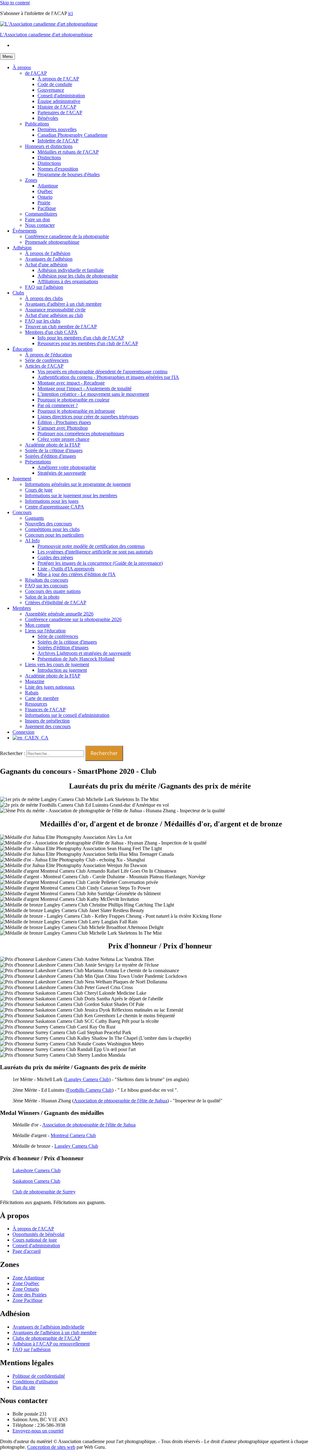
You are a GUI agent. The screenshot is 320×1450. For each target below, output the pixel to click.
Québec (45, 191)
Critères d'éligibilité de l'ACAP (55, 602)
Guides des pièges (55, 557)
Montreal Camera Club (73, 1135)
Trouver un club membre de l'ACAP (61, 326)
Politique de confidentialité (38, 1376)
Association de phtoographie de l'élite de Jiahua (120, 1100)
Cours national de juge (34, 1240)
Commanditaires (41, 214)
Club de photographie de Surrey (44, 1191)
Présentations (38, 461)
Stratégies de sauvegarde (62, 473)
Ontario (45, 197)
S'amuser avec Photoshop (63, 428)
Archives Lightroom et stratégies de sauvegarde (84, 653)
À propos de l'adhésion (47, 253)
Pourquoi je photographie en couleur (73, 399)
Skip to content (15, 2)
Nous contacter (40, 225)
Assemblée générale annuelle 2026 (59, 613)
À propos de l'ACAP (58, 78)
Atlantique (48, 185)
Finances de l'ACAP (45, 709)
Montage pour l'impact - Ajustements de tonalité (85, 388)
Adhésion (22, 247)
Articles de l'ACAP (44, 366)
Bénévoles (48, 118)
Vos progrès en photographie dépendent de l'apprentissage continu (103, 371)
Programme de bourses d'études (69, 174)
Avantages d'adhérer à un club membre (63, 304)
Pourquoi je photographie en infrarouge (76, 411)
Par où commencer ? (58, 405)
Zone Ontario (25, 1289)
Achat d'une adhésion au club (54, 315)
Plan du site (23, 1387)
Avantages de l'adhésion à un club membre (54, 1332)
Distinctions (49, 157)
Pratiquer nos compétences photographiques (81, 433)
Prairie (44, 202)
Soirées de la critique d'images (67, 642)
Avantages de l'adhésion (48, 259)
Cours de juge (38, 490)
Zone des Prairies (29, 1294)
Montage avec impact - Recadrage (71, 382)
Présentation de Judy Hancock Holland (76, 658)
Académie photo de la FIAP (52, 444)
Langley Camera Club (87, 1079)
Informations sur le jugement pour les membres (71, 495)
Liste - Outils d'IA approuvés (66, 568)
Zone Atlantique (28, 1277)
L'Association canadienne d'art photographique (46, 34)
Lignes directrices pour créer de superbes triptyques (88, 416)
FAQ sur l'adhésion (44, 287)
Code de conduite (55, 84)
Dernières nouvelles (57, 129)
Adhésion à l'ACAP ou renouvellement (51, 1343)
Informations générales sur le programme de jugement (78, 484)
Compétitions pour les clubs (52, 529)
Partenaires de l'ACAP (60, 112)
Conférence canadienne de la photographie (67, 236)
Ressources (36, 704)
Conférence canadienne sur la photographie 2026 (73, 619)
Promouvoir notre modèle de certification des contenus (91, 546)
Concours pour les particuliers (54, 535)
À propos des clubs (44, 298)
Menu (7, 56)
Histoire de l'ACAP (57, 107)
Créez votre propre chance (63, 439)
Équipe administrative (59, 101)
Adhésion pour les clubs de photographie (78, 275)
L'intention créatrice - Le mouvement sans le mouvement (93, 394)
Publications (37, 123)
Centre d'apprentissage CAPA (54, 506)
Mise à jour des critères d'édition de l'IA (77, 574)
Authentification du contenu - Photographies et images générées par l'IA (108, 377)
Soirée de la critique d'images (53, 450)
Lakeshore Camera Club (36, 1170)
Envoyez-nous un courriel (37, 1430)
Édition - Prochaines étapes (64, 422)
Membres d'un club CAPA (51, 332)
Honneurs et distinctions (48, 146)
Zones (31, 180)
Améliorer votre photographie (67, 467)
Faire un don (37, 219)
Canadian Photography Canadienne (73, 135)
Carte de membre (42, 698)
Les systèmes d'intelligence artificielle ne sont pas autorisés (95, 551)
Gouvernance (51, 90)
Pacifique (47, 208)
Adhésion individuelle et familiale (71, 270)
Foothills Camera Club (89, 1090)
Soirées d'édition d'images (50, 456)
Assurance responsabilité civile (55, 309)
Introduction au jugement (62, 670)
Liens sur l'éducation (45, 630)
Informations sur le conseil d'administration (67, 715)
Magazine (34, 681)
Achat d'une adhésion (46, 264)
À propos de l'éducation (48, 354)
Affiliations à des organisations (68, 281)
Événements (24, 230)
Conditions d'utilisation (35, 1381)
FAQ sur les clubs (42, 321)
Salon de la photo (42, 597)
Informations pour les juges (51, 501)
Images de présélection (47, 720)
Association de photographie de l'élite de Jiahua (89, 1124)
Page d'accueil (26, 1251)
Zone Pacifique (27, 1300)
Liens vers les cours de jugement (57, 664)
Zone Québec (25, 1283)
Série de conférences (58, 636)
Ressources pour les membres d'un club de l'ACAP (88, 343)
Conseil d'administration (61, 95)
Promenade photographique (52, 242)
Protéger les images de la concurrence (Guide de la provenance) (100, 563)
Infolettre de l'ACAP (58, 140)
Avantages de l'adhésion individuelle (48, 1327)
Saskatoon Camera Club (36, 1181)
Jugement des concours (48, 726)
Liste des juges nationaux (50, 687)
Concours (22, 512)
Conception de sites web (51, 1447)
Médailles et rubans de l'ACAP (68, 152)
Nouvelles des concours (48, 523)
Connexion (23, 732)
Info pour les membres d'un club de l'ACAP (81, 337)
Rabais (31, 692)
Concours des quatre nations (53, 591)
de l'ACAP (36, 73)
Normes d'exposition (58, 168)
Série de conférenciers (46, 360)
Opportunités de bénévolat (38, 1234)
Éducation (22, 349)
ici (70, 13)
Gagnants (34, 518)
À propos (21, 67)
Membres (21, 608)
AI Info (32, 540)
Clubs (18, 292)
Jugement (21, 478)
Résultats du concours (46, 580)
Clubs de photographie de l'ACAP (46, 1338)
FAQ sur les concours (46, 585)
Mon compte (37, 625)
